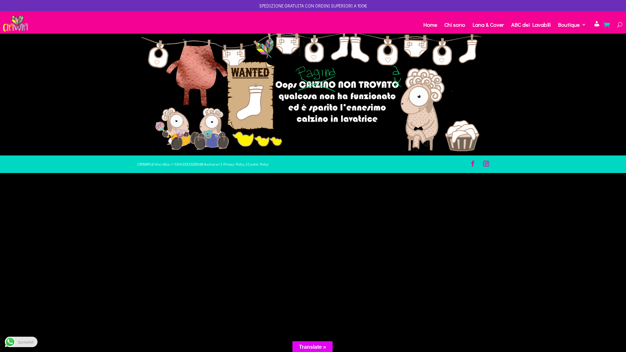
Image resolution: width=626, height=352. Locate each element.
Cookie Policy (257, 164)
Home (430, 24)
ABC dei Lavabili (531, 24)
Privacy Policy (233, 164)
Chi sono (454, 24)
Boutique (569, 24)
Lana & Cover (488, 24)
